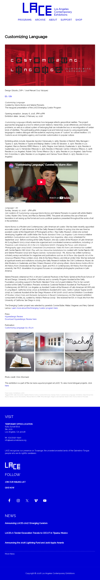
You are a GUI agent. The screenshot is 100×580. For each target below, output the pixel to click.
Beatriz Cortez (34, 395)
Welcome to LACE (50, 9)
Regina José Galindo (57, 396)
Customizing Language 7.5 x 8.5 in (19, 328)
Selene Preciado (82, 396)
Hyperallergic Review (14, 317)
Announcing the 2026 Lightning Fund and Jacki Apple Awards (34, 542)
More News (10, 554)
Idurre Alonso (9, 396)
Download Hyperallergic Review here (21, 319)
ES (6, 96)
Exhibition (79, 395)
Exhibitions (16, 393)
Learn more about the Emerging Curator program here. (35, 308)
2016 (15, 395)
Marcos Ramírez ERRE (33, 396)
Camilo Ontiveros (44, 395)
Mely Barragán (46, 396)
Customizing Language (67, 395)
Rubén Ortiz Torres (71, 396)
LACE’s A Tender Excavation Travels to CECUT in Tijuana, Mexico (36, 533)
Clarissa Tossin (55, 395)
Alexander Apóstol (23, 395)
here (7, 386)
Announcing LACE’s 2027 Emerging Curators (26, 523)
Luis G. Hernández (20, 396)
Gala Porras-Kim (88, 395)
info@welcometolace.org (15, 440)
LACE (22, 393)
